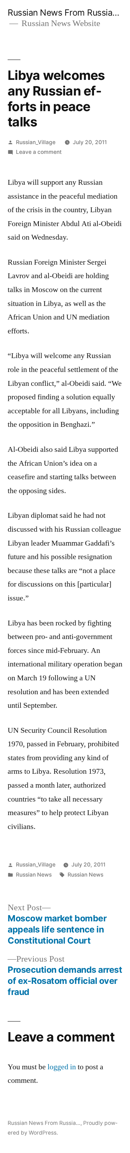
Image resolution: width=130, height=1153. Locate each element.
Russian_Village (35, 142)
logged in (61, 1067)
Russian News (34, 874)
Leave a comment (39, 152)
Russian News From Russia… (63, 12)
